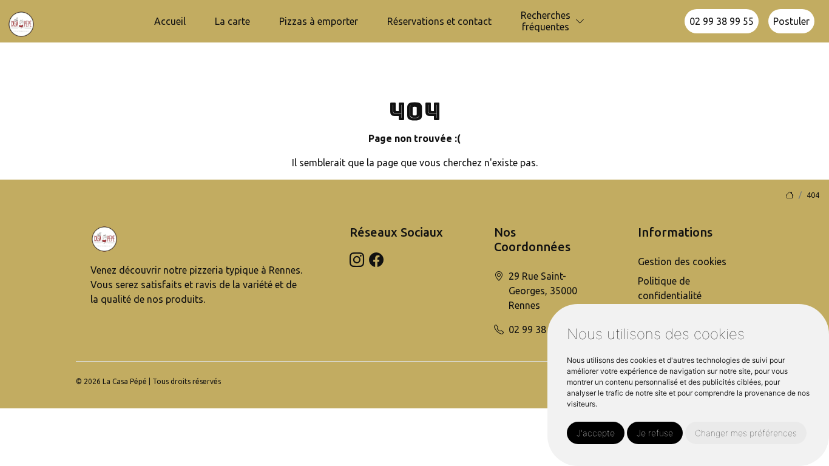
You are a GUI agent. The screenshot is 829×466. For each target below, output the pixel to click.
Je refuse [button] (655, 433)
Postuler (791, 21)
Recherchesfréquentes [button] (545, 21)
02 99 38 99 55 (721, 21)
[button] (580, 21)
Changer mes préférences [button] (746, 433)
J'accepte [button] (596, 433)
